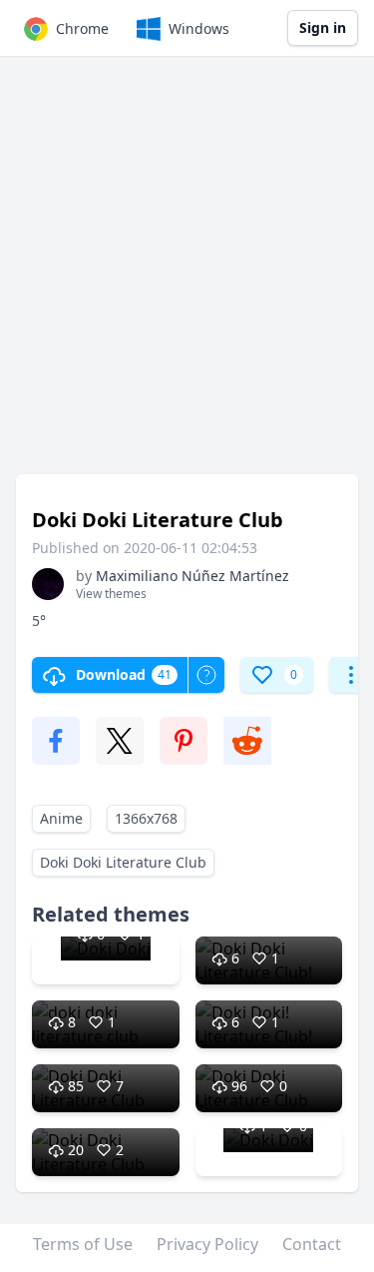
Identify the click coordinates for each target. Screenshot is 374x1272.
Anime (61, 818)
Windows (199, 28)
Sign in (322, 27)
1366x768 (146, 818)
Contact (311, 1244)
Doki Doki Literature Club (123, 862)
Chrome (82, 28)
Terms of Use (83, 1244)
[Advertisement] (187, 275)
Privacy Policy (207, 1244)
